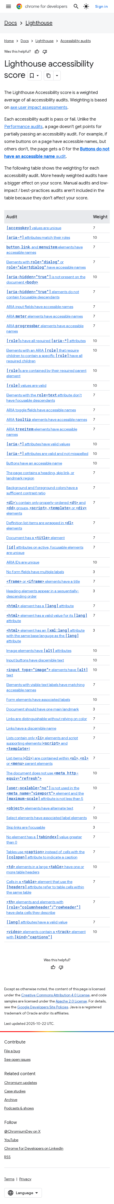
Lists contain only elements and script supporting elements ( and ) (42, 743)
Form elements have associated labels (38, 699)
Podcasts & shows (19, 1108)
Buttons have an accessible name (34, 463)
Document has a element (35, 537)
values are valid (26, 385)
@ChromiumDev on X (22, 1131)
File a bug (12, 1051)
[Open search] (76, 6)
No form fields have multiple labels (35, 571)
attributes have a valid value (36, 922)
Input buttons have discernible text (35, 660)
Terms (9, 1179)
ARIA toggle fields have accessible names (41, 410)
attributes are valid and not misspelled (47, 453)
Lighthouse (38, 23)
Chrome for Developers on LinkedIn (33, 1148)
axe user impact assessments (38, 107)
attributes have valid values (38, 444)
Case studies (14, 1091)
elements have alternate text (39, 808)
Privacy (25, 1179)
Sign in (101, 6)
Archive (10, 1099)
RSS (7, 1156)
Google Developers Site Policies (42, 1007)
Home (9, 41)
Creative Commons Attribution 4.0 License (55, 995)
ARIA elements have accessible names (44, 316)
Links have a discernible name (31, 728)
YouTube (11, 1139)
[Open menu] (8, 6)
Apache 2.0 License (71, 1001)
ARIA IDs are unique (22, 562)
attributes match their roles (38, 237)
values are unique (33, 227)
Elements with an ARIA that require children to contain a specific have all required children (44, 355)
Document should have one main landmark (42, 709)
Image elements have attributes (38, 650)
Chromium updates (20, 1082)
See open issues (17, 1059)
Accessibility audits (75, 41)
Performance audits (23, 126)
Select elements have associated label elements (46, 817)
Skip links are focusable (25, 827)
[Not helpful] (45, 52)
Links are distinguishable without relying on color (46, 718)
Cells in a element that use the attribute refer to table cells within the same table (45, 887)
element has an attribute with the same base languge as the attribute (45, 635)
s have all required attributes (46, 340)
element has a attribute (40, 605)
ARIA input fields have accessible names (39, 306)
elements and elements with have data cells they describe (43, 907)
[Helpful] (37, 52)
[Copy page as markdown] (49, 75)
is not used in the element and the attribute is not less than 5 (45, 793)
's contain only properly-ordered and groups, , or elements (46, 508)
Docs (10, 23)
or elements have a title (43, 581)
